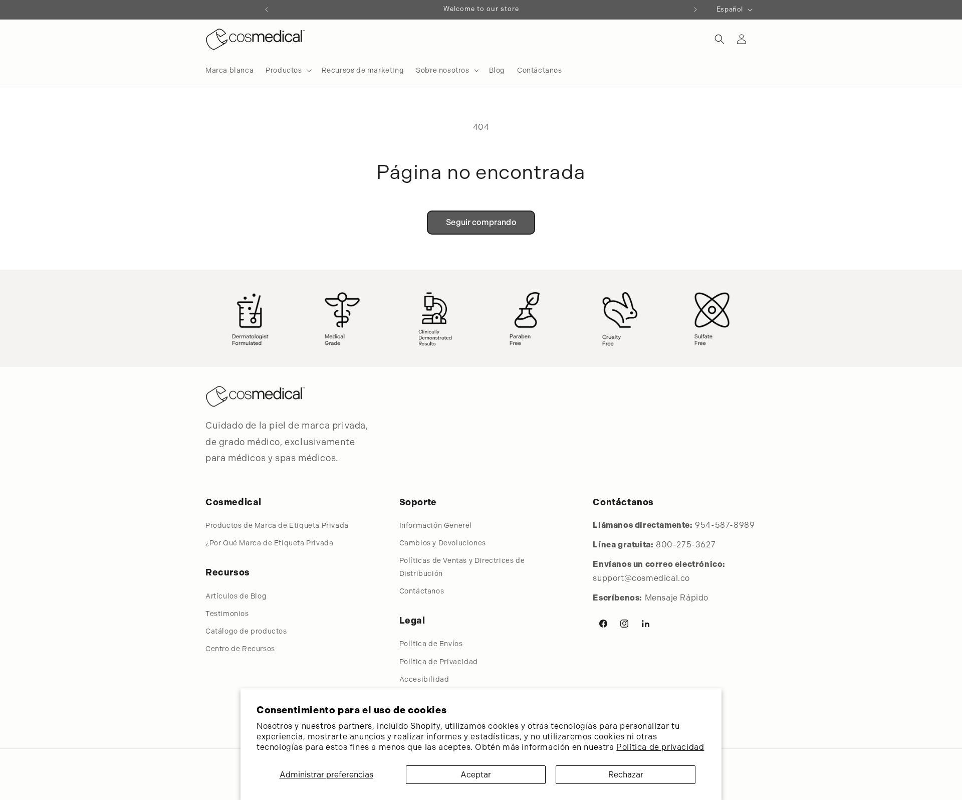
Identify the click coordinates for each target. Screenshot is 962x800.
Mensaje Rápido (676, 598)
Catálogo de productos (246, 631)
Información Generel (435, 525)
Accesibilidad (424, 679)
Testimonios (227, 614)
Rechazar (625, 774)
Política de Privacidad (438, 662)
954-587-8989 (725, 525)
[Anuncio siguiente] (695, 9)
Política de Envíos (431, 644)
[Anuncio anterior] (267, 9)
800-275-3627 (685, 544)
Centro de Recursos (240, 649)
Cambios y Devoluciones (442, 543)
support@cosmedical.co (641, 578)
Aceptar (475, 774)
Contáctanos (421, 591)
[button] (287, 70)
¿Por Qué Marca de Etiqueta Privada (269, 543)
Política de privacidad (660, 747)
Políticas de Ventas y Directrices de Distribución (462, 566)
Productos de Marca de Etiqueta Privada (277, 525)
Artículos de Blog (236, 596)
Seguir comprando (481, 222)
